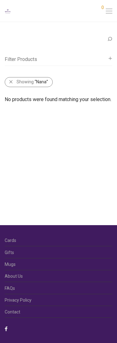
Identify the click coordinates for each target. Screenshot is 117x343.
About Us (14, 276)
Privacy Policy (18, 300)
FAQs (10, 288)
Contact (12, 311)
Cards (10, 240)
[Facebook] (6, 328)
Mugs (10, 264)
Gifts (9, 252)
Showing (32, 81)
